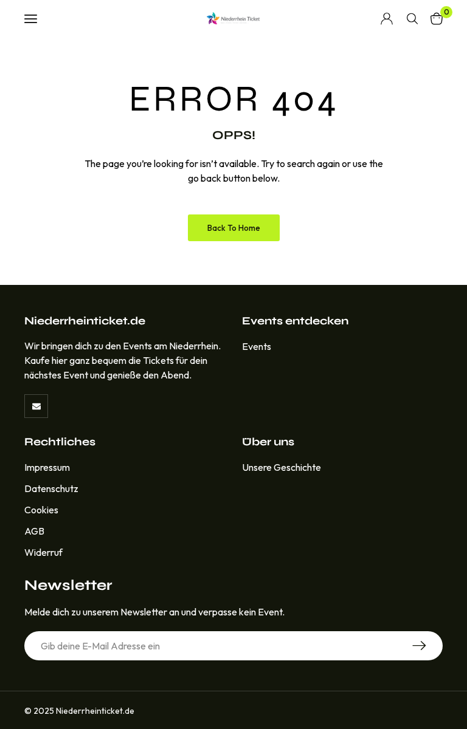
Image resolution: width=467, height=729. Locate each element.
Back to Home (233, 228)
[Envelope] (36, 406)
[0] (437, 18)
